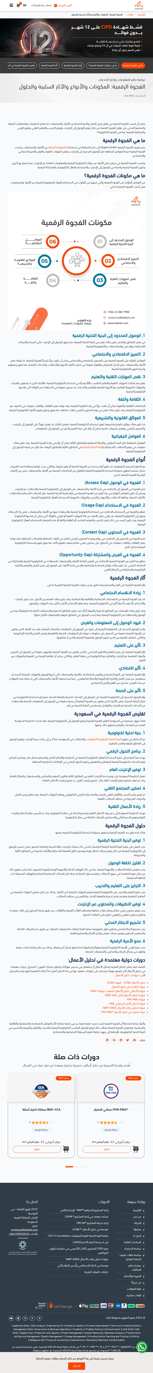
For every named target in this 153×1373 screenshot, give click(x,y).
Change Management (76, 1336)
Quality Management (52, 1336)
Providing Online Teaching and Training (108, 1336)
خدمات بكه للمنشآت (41, 5)
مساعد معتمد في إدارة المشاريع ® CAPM (86, 1216)
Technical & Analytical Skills (126, 1326)
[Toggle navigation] (11, 5)
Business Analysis (115, 1333)
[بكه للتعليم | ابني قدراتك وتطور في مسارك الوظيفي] (138, 5)
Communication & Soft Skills (119, 1329)
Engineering (53, 1326)
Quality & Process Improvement (93, 1326)
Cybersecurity (77, 1340)
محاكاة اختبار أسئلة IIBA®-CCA (41, 1109)
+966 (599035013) (19, 1234)
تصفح (37, 1149)
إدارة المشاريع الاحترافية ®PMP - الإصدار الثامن (84, 1210)
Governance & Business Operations (53, 1329)
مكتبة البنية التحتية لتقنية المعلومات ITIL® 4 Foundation (78, 1236)
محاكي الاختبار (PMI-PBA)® (111, 1109)
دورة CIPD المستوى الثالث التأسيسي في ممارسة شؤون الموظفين (78, 1251)
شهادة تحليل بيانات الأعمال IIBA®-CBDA (87, 1259)
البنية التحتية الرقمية (92, 447)
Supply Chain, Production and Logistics (40, 1333)
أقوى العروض (65, 5)
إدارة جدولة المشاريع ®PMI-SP (92, 1223)
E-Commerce (68, 1326)
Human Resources (94, 1333)
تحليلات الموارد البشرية (96, 1272)
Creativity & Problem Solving (88, 1329)
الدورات (104, 1202)
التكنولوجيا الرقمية (57, 147)
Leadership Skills (21, 1326)
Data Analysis (38, 1326)
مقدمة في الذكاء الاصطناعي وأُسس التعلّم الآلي (82, 1265)
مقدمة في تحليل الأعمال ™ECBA (90, 1229)
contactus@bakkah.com (24, 1230)
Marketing (91, 1340)
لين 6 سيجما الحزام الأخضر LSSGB (90, 1242)
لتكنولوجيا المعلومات (97, 739)
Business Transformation (112, 1340)
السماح (76, 1366)
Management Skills (24, 1329)
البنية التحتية (115, 739)
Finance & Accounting (57, 1340)
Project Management (72, 1333)
